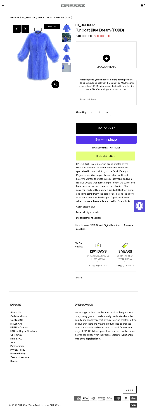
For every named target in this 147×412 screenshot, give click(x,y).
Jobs (12, 342)
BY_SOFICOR (29, 17)
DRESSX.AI (16, 323)
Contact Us (16, 320)
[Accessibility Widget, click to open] (139, 206)
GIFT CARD (16, 335)
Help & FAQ (16, 338)
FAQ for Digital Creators (23, 331)
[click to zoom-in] (55, 84)
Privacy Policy (17, 349)
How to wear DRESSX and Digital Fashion (97, 225)
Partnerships (17, 346)
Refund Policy (17, 353)
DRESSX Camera (19, 327)
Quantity (81, 112)
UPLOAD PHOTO (106, 72)
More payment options (106, 147)
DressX (14, 17)
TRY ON (52, 26)
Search (14, 361)
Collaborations (18, 316)
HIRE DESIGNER (105, 156)
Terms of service (19, 357)
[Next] (25, 29)
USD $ (130, 389)
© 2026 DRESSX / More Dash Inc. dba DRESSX (34, 405)
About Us (15, 312)
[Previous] (17, 29)
